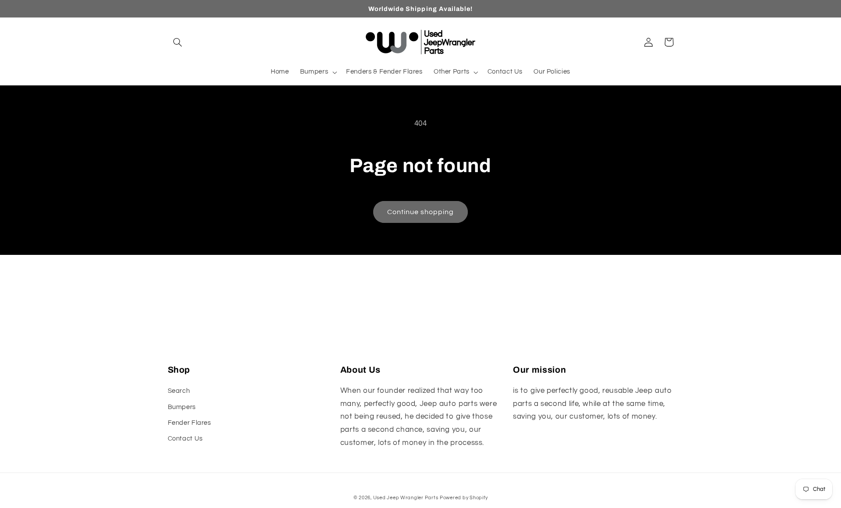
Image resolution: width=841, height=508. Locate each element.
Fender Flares (189, 423)
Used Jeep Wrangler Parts (405, 497)
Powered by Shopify (464, 497)
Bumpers (182, 407)
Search (179, 391)
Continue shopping (420, 211)
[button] (178, 42)
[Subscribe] (493, 348)
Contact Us (185, 438)
